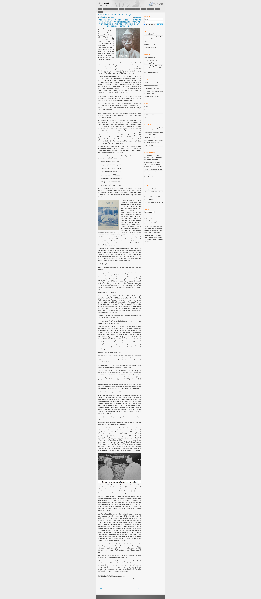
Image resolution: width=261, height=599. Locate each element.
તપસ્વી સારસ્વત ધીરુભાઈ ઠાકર (151, 189)
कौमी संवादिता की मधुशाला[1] (151, 86)
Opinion (105, 9)
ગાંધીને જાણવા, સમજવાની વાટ (151, 73)
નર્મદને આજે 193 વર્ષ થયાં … (150, 34)
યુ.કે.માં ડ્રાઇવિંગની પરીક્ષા (149, 57)
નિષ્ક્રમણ (146, 106)
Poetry (133, 9)
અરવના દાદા (137, 588)
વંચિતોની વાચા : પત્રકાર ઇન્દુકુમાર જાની (152, 196)
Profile (138, 9)
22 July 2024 (137, 17)
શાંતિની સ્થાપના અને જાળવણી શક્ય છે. (153, 83)
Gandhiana (128, 9)
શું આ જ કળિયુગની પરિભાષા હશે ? (152, 88)
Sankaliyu (157, 9)
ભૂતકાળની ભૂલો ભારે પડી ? (150, 44)
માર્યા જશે (146, 112)
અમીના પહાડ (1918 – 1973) (150, 60)
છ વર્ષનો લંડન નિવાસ (149, 63)
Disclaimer (153, 597)
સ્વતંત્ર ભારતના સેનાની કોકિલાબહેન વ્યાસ (153, 202)
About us (100, 11)
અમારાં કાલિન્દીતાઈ (148, 199)
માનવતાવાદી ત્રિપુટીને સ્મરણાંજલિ (151, 96)
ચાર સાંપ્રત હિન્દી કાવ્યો (149, 115)
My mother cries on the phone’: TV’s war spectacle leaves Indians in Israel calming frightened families (153, 164)
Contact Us (160, 597)
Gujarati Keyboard (150, 24)
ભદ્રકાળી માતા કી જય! (149, 145)
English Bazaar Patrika (113, 9)
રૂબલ (145, 42)
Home (100, 9)
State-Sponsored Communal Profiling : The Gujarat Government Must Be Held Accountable (153, 157)
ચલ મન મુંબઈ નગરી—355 (150, 47)
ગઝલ (100, 588)
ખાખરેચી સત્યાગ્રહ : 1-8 (149, 137)
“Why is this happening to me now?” (153, 169)
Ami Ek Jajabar (150, 9)
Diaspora (121, 9)
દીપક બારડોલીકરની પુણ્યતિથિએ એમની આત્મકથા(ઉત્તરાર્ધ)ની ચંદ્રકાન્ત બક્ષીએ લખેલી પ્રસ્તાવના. (153, 68)
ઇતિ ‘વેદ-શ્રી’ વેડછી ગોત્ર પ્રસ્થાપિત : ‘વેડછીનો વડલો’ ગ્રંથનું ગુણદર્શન (115, 15)
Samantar (143, 9)
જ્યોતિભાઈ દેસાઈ (103, 17)
